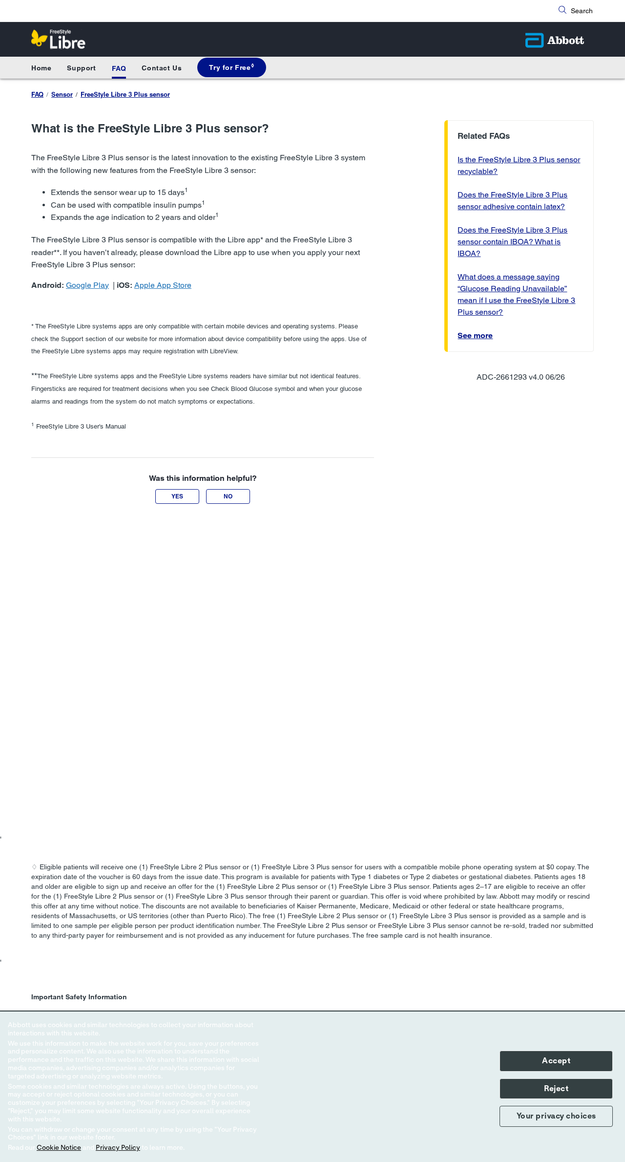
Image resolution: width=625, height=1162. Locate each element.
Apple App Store (162, 285)
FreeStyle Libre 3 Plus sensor (125, 94)
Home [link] (41, 68)
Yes (177, 496)
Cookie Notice (59, 1147)
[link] (231, 67)
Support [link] (81, 68)
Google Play (87, 285)
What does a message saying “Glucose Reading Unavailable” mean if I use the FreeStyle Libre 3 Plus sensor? (516, 294)
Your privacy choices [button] (556, 1116)
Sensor (62, 94)
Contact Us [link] (162, 68)
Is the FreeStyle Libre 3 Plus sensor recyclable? (519, 165)
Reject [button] (556, 1089)
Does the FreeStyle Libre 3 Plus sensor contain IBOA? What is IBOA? (512, 241)
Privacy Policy (118, 1147)
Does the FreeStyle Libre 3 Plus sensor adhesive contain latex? (512, 200)
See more (475, 335)
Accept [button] (556, 1061)
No (228, 496)
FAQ (119, 68)
